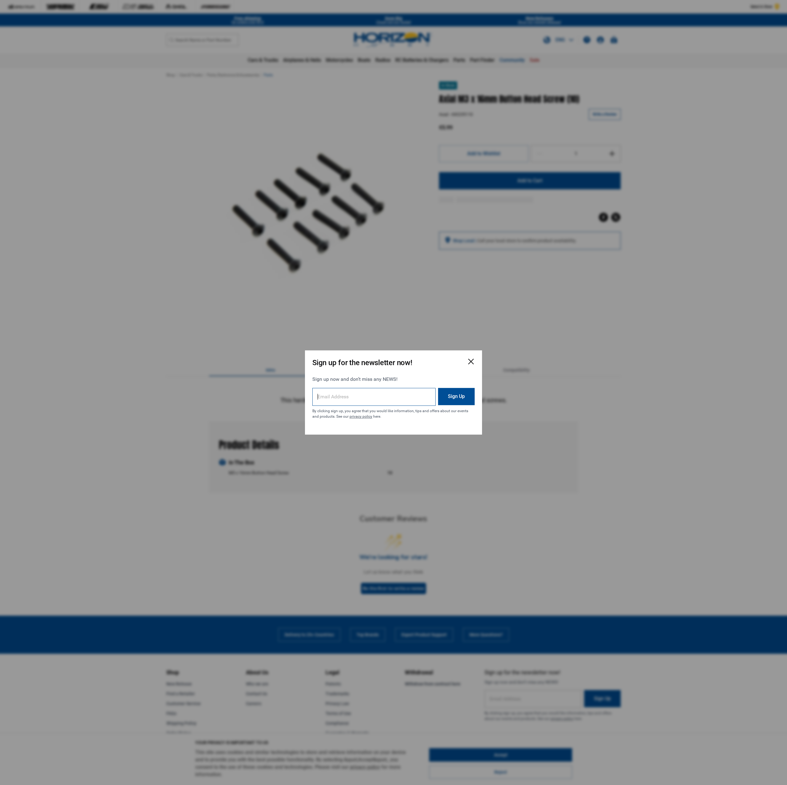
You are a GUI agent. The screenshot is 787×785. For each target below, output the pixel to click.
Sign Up (456, 396)
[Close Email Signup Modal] (471, 361)
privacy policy (361, 416)
